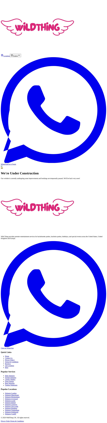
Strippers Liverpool (11, 399)
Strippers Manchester (12, 395)
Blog (6, 367)
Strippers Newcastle (11, 406)
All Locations (9, 366)
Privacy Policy (10, 360)
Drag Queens (9, 381)
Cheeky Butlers (10, 379)
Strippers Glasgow (11, 404)
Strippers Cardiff (10, 414)
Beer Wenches (10, 383)
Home (7, 356)
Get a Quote (12, 164)
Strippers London (11, 393)
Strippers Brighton (11, 408)
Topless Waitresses (11, 385)
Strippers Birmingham (12, 397)
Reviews (8, 364)
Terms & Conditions (11, 362)
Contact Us (8, 358)
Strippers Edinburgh (11, 412)
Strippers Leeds (10, 401)
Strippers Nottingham (12, 410)
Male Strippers (10, 376)
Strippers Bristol (10, 403)
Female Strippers (10, 378)
